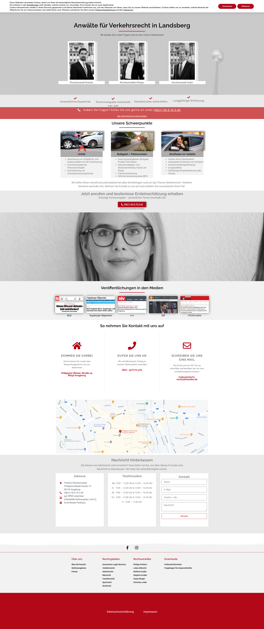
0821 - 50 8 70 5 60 (132, 369)
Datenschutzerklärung (120, 611)
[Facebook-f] (127, 547)
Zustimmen (227, 6)
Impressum (150, 611)
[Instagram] (136, 547)
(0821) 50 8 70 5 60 (167, 110)
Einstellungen (33, 5)
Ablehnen (245, 6)
